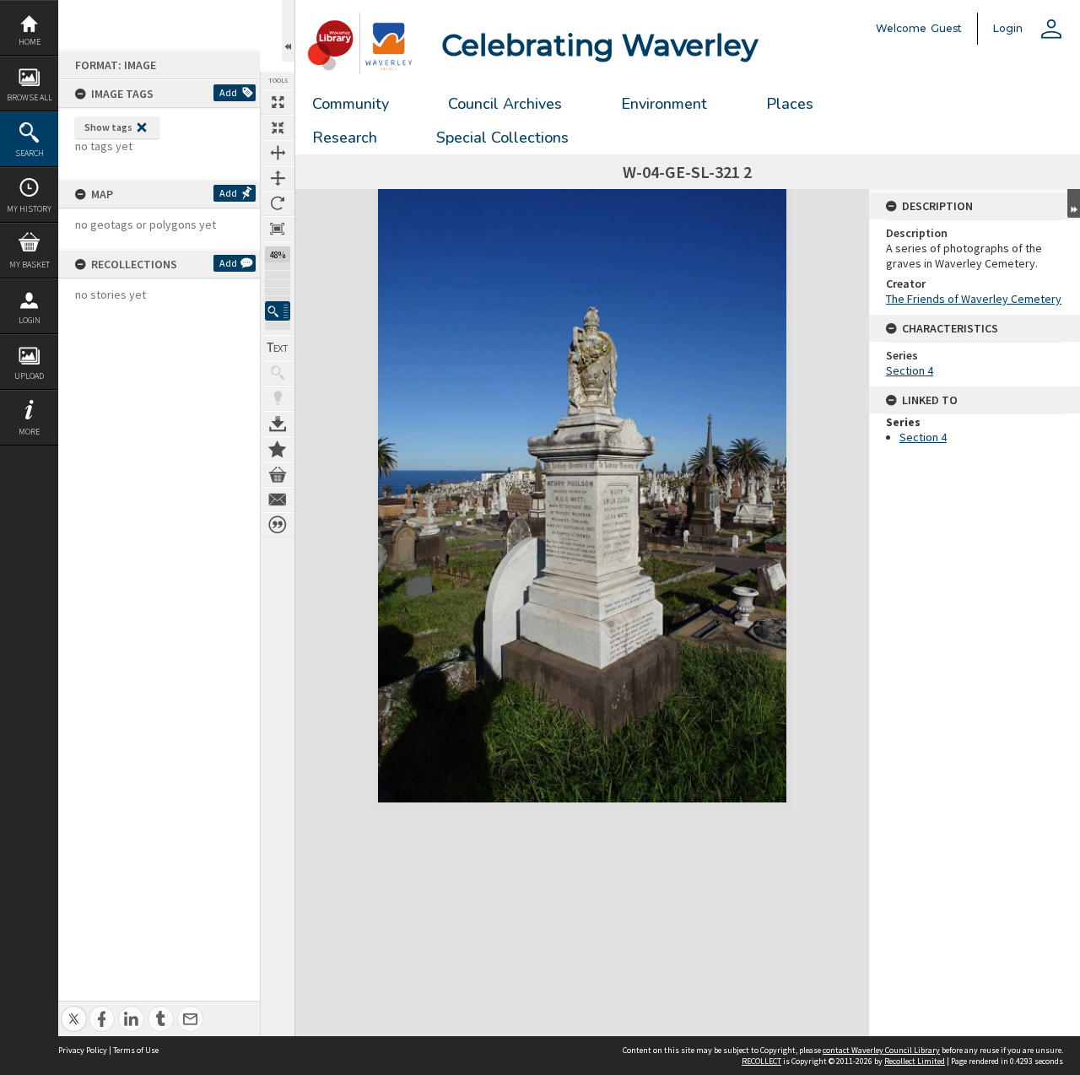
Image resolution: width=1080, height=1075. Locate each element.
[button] (277, 311)
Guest (946, 28)
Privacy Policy (82, 1050)
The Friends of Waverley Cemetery (973, 298)
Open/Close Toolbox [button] (288, 31)
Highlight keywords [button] (277, 398)
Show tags (108, 127)
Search (29, 153)
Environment (664, 103)
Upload (29, 375)
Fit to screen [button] (277, 127)
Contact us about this (277, 499)
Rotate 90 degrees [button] (277, 203)
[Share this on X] (74, 1009)
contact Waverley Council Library (881, 1050)
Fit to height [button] (277, 178)
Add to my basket (277, 474)
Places (789, 103)
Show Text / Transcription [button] (277, 347)
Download (277, 423)
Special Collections (502, 137)
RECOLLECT (761, 1061)
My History (29, 208)
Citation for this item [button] (277, 525)
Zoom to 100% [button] (277, 228)
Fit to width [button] (277, 152)
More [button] (29, 431)
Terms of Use (136, 1050)
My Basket (29, 264)
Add (228, 92)
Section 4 (909, 370)
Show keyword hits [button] (277, 373)
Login (29, 320)
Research (344, 137)
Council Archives (505, 103)
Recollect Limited (914, 1061)
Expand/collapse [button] (1073, 203)
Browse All (29, 97)
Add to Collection (277, 449)
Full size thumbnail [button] (277, 102)
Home (29, 41)
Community (350, 103)
